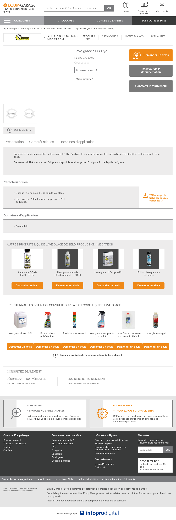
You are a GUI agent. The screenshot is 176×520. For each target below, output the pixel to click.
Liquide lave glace (84, 58)
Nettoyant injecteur (21, 383)
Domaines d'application (77, 142)
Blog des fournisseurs (62, 443)
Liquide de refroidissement (86, 378)
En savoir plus (84, 70)
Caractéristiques (41, 142)
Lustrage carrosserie (83, 383)
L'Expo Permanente (104, 464)
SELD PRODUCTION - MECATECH (62, 37)
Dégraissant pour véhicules (26, 378)
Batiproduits (101, 467)
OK (109, 8)
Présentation (14, 142)
